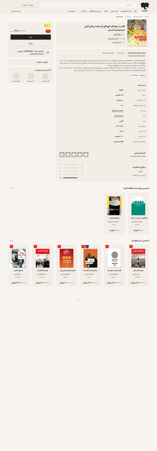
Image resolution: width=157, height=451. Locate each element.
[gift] (71, 42)
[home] (144, 7)
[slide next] (11, 266)
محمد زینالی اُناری (113, 38)
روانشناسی (128, 17)
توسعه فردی (119, 16)
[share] (76, 42)
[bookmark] (66, 42)
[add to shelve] (45, 76)
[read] (16, 76)
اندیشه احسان (117, 42)
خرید (30, 37)
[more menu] (61, 42)
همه (11, 188)
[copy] (13, 52)
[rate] (85, 154)
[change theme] (10, 5)
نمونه (30, 43)
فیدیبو (147, 17)
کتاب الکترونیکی (138, 17)
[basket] (17, 5)
